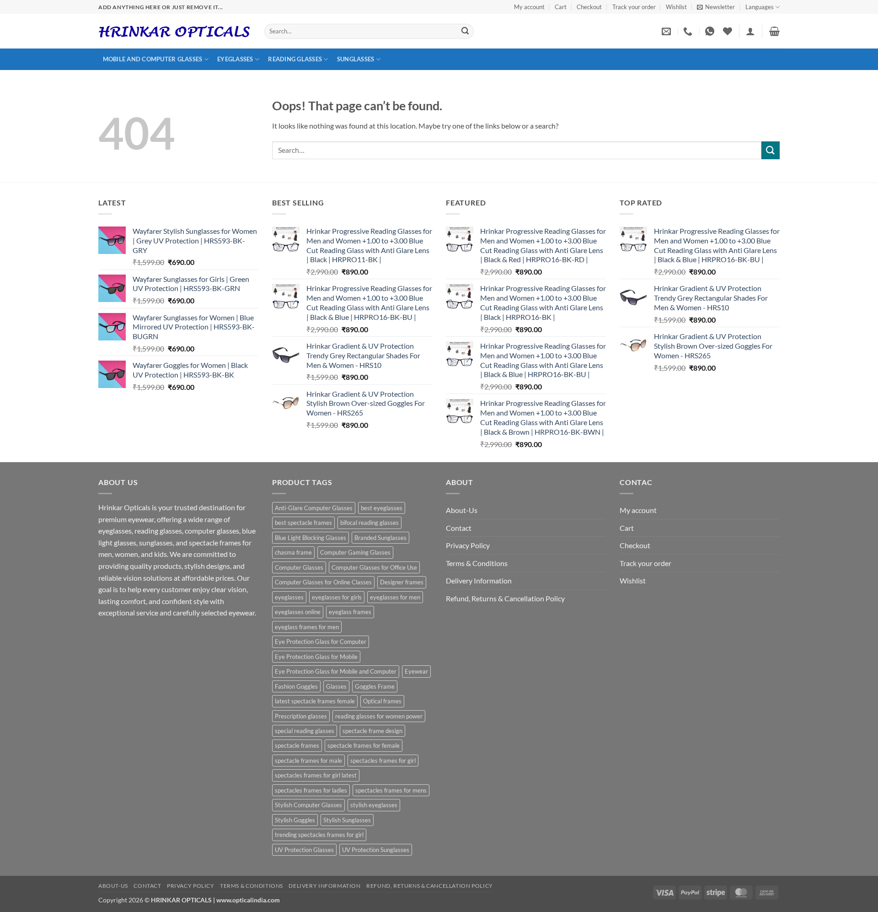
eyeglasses (289, 597)
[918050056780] (711, 31)
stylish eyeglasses (373, 805)
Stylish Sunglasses (347, 820)
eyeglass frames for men (307, 627)
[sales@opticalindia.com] (667, 31)
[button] (716, 7)
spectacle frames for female (363, 745)
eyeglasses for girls (337, 597)
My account (529, 7)
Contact (458, 527)
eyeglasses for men (395, 597)
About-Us (461, 510)
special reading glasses (304, 730)
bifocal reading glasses (369, 522)
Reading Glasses (295, 59)
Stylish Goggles (295, 820)
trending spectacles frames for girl (319, 834)
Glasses (336, 686)
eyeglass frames (350, 611)
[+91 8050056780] (689, 31)
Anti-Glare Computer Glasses (314, 508)
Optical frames (382, 701)
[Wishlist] (727, 31)
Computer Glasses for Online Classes (323, 582)
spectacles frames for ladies (311, 790)
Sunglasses (356, 59)
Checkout (589, 7)
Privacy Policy (468, 545)
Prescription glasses (301, 716)
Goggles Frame (375, 686)
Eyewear (416, 671)
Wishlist (676, 7)
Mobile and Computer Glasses (153, 59)
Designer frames (401, 582)
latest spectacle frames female (315, 701)
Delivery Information (479, 580)
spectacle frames (297, 745)
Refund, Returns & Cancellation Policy (505, 598)
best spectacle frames (303, 522)
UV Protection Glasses (304, 849)
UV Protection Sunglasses (375, 849)
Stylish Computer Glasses (308, 805)
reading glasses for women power (379, 716)
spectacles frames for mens (391, 790)
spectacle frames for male (308, 760)
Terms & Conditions (477, 563)
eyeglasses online (298, 611)
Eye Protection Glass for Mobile (316, 656)
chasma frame (293, 552)
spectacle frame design (372, 730)
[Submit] (465, 31)
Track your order (634, 7)
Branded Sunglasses (380, 537)
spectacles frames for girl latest (316, 775)
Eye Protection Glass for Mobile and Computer (335, 671)
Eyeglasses (235, 59)
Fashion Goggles (296, 686)
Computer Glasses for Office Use (374, 567)
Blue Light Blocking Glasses (310, 537)
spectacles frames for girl (383, 760)
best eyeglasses (381, 508)
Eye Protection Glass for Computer (320, 641)
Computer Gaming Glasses (355, 552)
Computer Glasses (299, 567)
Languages (759, 7)
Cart (561, 7)
